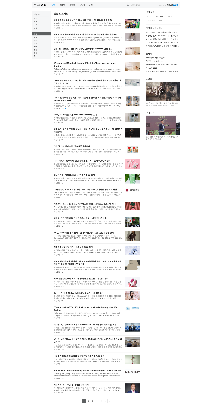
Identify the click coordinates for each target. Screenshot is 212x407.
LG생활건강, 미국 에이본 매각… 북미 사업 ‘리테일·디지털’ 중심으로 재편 (85, 189)
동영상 (149, 79)
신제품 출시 (159, 16)
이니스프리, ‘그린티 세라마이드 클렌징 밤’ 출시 (74, 175)
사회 (35, 46)
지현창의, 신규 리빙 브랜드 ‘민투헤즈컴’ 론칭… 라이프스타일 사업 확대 (85, 203)
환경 (35, 53)
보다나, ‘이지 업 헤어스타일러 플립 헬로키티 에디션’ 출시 (79, 292)
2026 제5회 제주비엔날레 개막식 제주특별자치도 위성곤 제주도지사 (162, 138)
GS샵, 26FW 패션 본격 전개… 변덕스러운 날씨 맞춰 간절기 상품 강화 (84, 232)
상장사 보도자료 (153, 28)
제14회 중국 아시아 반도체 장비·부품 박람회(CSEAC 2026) (168, 71)
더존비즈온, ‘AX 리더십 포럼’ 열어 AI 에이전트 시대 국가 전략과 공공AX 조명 (175, 46)
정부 (35, 56)
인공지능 (169, 16)
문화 (35, 40)
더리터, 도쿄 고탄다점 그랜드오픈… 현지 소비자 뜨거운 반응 (80, 218)
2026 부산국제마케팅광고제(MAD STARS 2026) (164, 64)
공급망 (149, 16)
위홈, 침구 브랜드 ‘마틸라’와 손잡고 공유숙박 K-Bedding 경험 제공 (83, 48)
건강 (35, 18)
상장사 (82, 5)
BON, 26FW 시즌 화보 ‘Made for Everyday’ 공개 (75, 114)
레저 (35, 37)
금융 (35, 28)
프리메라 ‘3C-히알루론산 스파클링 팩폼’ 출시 (73, 247)
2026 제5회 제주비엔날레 (155, 57)
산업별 (52, 5)
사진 (91, 5)
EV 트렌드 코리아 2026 (154, 61)
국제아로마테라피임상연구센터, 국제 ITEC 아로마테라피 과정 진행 (83, 20)
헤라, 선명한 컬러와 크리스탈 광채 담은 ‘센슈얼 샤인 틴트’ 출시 (81, 278)
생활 (35, 34)
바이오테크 (151, 20)
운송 (35, 43)
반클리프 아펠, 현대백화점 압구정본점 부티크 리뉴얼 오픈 (79, 356)
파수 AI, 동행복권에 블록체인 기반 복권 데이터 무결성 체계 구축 (170, 39)
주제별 (62, 5)
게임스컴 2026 (151, 68)
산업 (35, 50)
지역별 (72, 5)
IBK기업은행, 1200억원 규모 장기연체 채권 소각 (164, 32)
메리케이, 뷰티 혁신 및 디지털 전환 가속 (71, 384)
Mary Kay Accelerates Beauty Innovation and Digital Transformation (87, 370)
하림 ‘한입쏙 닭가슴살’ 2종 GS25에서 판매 (72, 146)
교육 (35, 24)
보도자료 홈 (40, 4)
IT (34, 31)
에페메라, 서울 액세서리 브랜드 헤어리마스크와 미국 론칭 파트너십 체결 (85, 34)
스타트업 (161, 20)
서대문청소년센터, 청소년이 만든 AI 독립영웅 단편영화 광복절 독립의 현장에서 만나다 (162, 104)
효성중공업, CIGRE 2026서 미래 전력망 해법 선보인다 (166, 35)
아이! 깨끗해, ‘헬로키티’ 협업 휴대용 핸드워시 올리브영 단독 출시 (82, 160)
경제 (35, 21)
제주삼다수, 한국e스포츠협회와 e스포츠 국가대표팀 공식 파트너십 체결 (85, 324)
